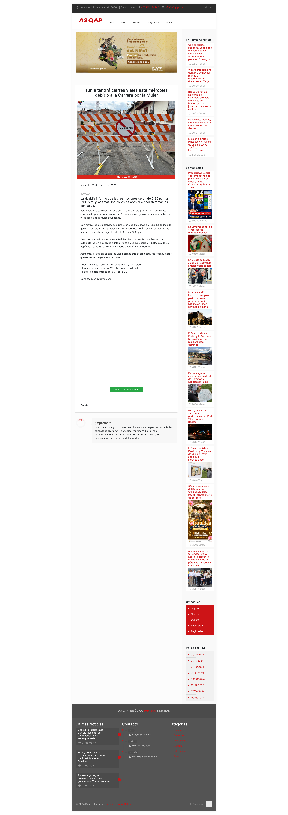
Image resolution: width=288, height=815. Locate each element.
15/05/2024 (197, 697)
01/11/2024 (197, 660)
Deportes (196, 608)
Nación (195, 614)
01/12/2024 (197, 654)
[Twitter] (210, 7)
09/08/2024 (198, 679)
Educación (197, 625)
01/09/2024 (197, 672)
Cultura (195, 619)
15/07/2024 (197, 685)
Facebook (197, 804)
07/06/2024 (198, 691)
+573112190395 (150, 7)
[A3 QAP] (90, 17)
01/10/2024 (197, 666)
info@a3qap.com (174, 7)
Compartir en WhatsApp (126, 389)
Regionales (197, 631)
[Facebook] (206, 7)
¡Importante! (103, 423)
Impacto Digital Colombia (120, 804)
